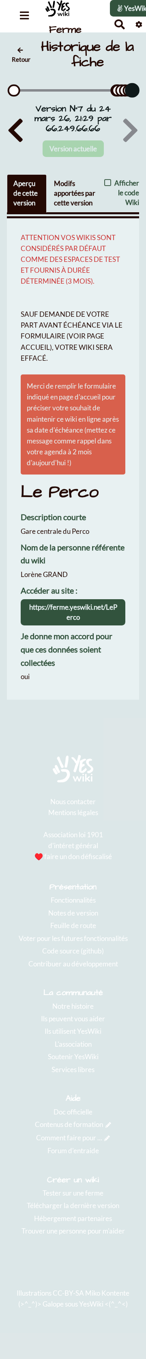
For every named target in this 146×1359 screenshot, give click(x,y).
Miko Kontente (107, 1293)
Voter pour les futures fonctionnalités (73, 938)
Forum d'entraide (73, 1150)
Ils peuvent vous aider (73, 1018)
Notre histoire (73, 1006)
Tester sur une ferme (73, 1193)
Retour (21, 59)
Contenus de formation (69, 1124)
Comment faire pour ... (69, 1137)
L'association (73, 1044)
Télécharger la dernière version (73, 1205)
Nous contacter (73, 801)
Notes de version (73, 913)
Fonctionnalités (73, 900)
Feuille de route (73, 925)
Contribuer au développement (73, 964)
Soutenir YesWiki (73, 1056)
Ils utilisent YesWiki (73, 1031)
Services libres (73, 1069)
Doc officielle (73, 1112)
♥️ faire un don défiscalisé (73, 856)
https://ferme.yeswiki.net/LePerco (73, 612)
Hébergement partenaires (73, 1218)
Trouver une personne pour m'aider (73, 1231)
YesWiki (91, 1304)
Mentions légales (73, 812)
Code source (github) (73, 951)
